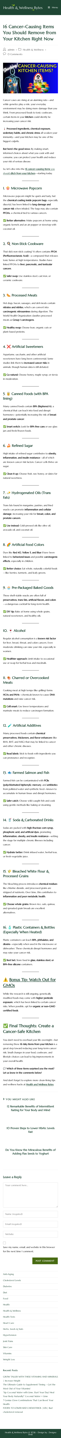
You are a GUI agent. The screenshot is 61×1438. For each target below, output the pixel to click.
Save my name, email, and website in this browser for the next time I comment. (29, 1249)
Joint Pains (8, 1341)
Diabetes (7, 1286)
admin (11, 49)
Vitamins (7, 1353)
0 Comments (15, 54)
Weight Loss (9, 1359)
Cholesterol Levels (12, 1280)
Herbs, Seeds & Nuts (13, 1329)
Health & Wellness (33, 49)
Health (6, 1304)
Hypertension (9, 1335)
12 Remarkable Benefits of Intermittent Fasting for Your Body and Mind (30, 1108)
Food (5, 1298)
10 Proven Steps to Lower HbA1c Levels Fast (31, 1129)
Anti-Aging (8, 1274)
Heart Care (8, 1323)
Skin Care (7, 1347)
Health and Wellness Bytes (40, 1084)
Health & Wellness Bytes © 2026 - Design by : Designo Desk (30, 1433)
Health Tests (9, 1316)
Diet (5, 1292)
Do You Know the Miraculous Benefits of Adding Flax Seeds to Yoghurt (30, 1151)
